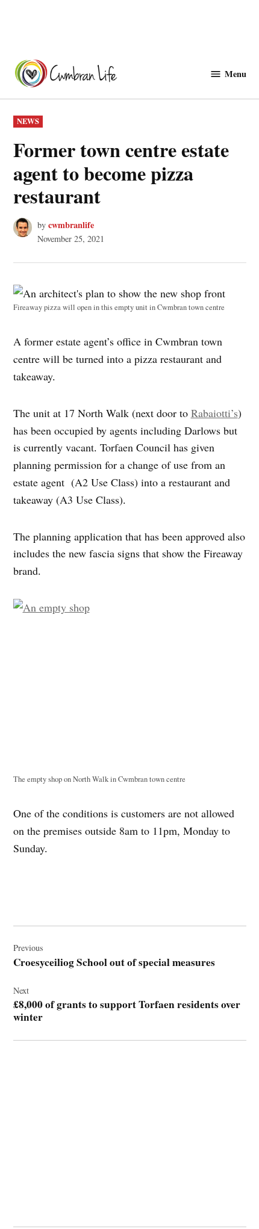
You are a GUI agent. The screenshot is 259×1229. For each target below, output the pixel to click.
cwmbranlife (71, 224)
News (28, 121)
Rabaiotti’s (214, 413)
